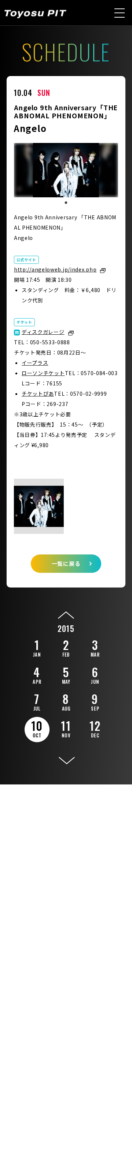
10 (37, 728)
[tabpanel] (66, 170)
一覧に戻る (66, 563)
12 (94, 728)
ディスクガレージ (43, 331)
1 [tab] (66, 202)
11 (66, 728)
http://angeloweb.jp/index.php (55, 269)
